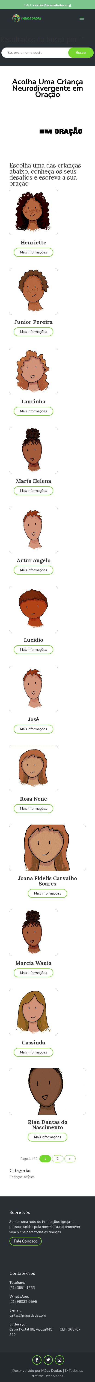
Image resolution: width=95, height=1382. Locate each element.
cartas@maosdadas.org (27, 1315)
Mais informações (33, 252)
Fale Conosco (25, 1241)
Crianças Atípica (22, 1177)
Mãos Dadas (51, 1370)
